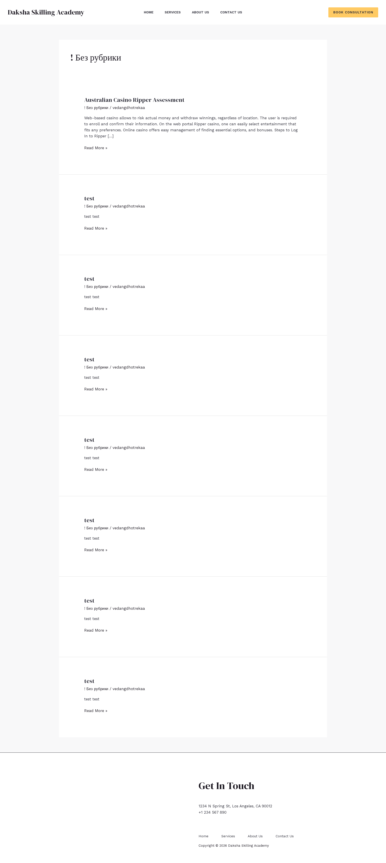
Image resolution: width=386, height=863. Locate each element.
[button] (353, 12)
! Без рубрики (96, 107)
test (89, 198)
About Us (200, 12)
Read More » (95, 148)
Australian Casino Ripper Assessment (134, 100)
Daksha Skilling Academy (46, 12)
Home (148, 12)
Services (173, 12)
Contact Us (231, 12)
